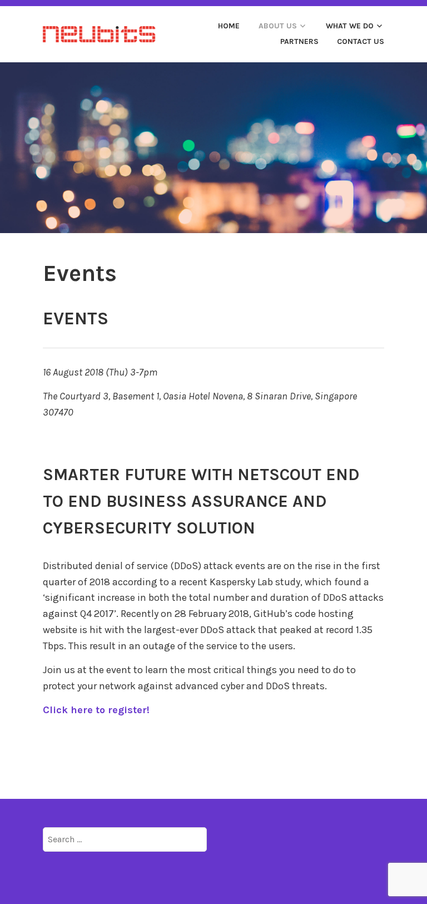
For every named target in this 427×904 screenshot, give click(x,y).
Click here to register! (96, 710)
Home (229, 26)
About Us (278, 26)
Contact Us (360, 41)
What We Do (350, 26)
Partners (299, 41)
